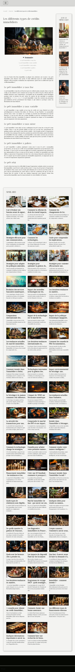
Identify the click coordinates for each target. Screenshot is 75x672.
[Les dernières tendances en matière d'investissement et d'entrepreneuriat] (59, 281)
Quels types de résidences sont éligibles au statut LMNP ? (15, 503)
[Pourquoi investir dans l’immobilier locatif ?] (59, 464)
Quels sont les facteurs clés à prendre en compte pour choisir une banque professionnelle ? (16, 557)
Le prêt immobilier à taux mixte (27, 65)
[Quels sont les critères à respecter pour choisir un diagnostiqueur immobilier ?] (64, 30)
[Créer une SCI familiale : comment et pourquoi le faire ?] (37, 464)
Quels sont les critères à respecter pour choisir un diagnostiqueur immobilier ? (64, 44)
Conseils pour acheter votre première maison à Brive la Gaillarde (37, 449)
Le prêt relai (28, 70)
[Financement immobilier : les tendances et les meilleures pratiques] (16, 464)
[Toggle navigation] (5, 3)
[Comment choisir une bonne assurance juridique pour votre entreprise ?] (37, 599)
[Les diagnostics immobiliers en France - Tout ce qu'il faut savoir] (37, 520)
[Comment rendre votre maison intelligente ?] (59, 439)
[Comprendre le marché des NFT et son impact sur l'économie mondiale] (37, 413)
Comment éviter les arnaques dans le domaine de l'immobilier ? (63, 99)
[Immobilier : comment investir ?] (59, 572)
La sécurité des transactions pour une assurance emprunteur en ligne (15, 424)
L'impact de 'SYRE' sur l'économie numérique (36, 396)
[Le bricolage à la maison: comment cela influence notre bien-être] (16, 387)
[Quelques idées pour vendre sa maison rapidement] (59, 492)
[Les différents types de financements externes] (59, 599)
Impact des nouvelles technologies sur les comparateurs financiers (37, 292)
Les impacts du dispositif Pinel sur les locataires (37, 555)
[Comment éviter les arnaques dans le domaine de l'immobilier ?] (64, 87)
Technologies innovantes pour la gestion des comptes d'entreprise (37, 371)
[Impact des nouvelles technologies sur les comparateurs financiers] (37, 281)
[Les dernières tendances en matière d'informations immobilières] (16, 572)
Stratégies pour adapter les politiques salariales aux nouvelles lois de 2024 (15, 267)
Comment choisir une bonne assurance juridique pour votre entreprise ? (36, 611)
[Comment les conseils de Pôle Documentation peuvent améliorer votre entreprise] (59, 333)
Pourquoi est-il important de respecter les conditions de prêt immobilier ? (64, 72)
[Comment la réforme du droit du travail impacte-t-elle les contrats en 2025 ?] (37, 201)
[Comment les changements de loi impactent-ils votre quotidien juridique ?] (59, 201)
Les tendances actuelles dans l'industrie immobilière (58, 397)
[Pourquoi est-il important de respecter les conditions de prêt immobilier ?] (64, 58)
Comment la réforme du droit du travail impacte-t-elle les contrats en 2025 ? (37, 213)
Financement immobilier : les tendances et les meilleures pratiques (16, 475)
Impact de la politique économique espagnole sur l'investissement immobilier (58, 318)
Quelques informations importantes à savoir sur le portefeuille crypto (15, 638)
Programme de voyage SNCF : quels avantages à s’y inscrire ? (37, 582)
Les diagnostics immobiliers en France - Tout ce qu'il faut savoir (37, 530)
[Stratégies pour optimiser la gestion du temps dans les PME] (37, 255)
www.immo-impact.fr (17, 98)
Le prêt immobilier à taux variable (28, 63)
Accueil (5, 11)
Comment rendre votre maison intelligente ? (58, 448)
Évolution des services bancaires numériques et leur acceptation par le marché (16, 293)
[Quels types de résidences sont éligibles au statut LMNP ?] (16, 492)
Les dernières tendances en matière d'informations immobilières (15, 583)
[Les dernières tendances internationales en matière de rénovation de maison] (37, 333)
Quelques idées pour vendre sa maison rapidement (57, 503)
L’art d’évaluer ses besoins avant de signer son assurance (15, 212)
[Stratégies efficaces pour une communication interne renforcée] (16, 229)
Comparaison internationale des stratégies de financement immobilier (15, 318)
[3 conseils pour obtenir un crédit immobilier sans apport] (16, 599)
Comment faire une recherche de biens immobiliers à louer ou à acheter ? (37, 639)
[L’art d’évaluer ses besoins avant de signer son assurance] (16, 201)
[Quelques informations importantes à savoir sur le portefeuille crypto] (16, 627)
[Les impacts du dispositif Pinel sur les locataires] (37, 546)
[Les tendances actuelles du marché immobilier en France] (16, 333)
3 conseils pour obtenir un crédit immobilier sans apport (15, 610)
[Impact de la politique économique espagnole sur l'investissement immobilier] (59, 307)
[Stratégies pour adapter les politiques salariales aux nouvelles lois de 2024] (16, 255)
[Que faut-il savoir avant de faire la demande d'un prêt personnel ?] (59, 546)
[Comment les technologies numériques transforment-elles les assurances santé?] (37, 229)
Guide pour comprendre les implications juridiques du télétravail (58, 240)
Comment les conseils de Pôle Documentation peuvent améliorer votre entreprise (58, 344)
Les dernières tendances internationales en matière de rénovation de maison (37, 344)
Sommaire (29, 57)
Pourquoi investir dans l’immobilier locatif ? (58, 474)
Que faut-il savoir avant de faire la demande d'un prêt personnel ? (59, 556)
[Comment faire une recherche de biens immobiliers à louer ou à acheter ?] (37, 627)
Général (11, 11)
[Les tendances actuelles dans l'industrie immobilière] (59, 387)
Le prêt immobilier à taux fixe (28, 60)
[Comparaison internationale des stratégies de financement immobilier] (16, 307)
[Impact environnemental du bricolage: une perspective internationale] (59, 361)
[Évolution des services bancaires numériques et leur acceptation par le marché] (16, 281)
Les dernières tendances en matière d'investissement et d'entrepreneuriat (58, 293)
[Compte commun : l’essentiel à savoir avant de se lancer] (59, 520)
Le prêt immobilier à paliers (28, 68)
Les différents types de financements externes (58, 609)
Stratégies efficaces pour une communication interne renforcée (16, 240)
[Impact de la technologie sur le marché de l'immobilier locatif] (37, 307)
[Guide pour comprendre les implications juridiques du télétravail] (59, 229)
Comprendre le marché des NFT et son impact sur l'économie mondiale (37, 423)
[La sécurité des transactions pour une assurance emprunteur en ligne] (16, 413)
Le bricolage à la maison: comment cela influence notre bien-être (16, 397)
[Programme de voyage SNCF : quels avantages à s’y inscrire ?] (37, 572)
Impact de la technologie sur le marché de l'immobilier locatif (37, 317)
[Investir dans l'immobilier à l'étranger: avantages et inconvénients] (59, 413)
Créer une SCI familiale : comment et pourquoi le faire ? (37, 475)
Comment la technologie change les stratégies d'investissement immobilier (15, 450)
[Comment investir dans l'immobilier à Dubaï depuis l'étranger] (16, 361)
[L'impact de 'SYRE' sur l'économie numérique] (37, 387)
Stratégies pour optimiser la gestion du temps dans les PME (37, 266)
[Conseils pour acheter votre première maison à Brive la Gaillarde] (37, 439)
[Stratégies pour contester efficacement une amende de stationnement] (59, 255)
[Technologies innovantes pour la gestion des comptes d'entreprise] (37, 361)
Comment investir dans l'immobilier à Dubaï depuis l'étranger (15, 371)
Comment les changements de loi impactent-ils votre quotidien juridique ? (57, 213)
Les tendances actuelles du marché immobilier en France (15, 343)
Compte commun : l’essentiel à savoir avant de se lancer (58, 530)
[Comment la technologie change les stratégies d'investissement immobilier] (16, 439)
